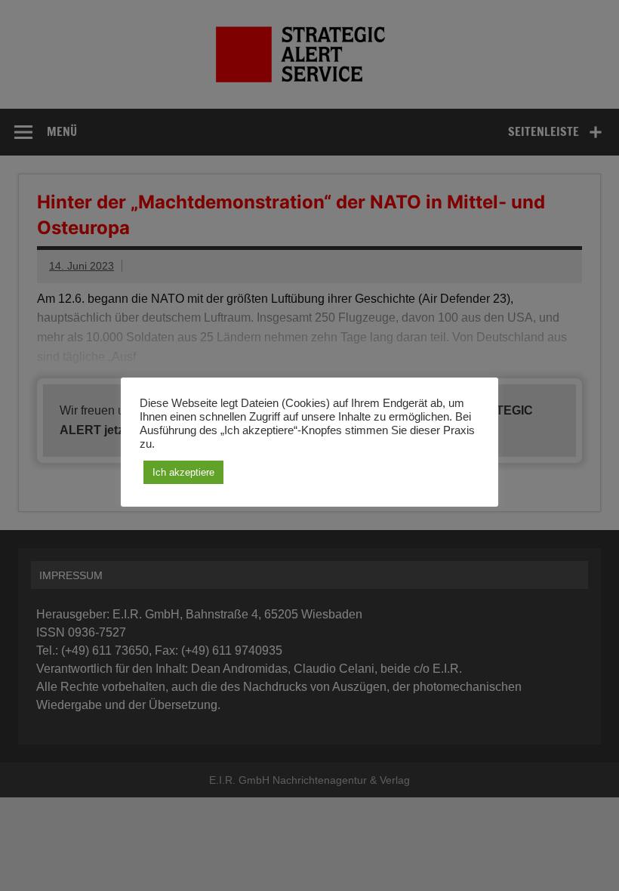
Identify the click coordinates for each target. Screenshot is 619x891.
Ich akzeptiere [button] (183, 472)
